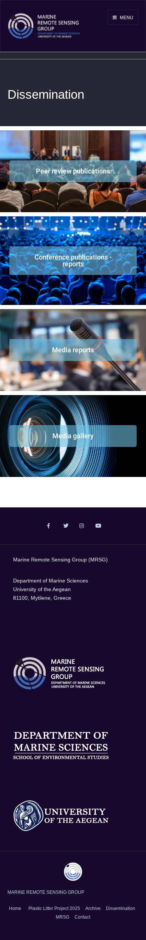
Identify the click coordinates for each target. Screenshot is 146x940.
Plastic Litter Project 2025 (54, 908)
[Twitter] (65, 526)
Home (15, 908)
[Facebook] (48, 526)
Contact (82, 917)
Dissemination (120, 908)
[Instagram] (81, 526)
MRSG (62, 917)
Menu (126, 17)
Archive (93, 908)
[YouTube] (97, 526)
